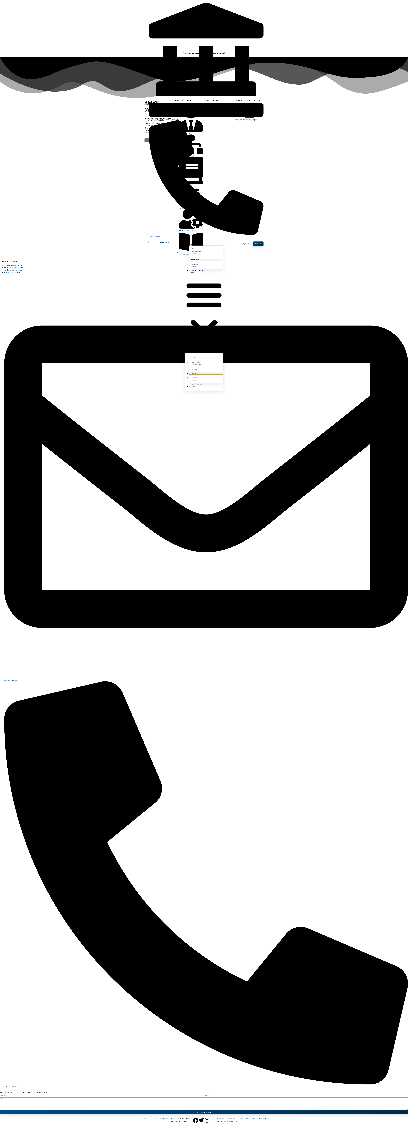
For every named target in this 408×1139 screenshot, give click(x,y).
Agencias (195, 260)
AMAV (193, 244)
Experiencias (195, 264)
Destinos (194, 266)
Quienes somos (196, 249)
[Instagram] (207, 1120)
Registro (194, 253)
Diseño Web (221, 1121)
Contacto (195, 273)
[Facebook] (195, 1120)
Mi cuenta (194, 256)
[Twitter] (201, 1120)
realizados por (232, 1121)
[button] (204, 314)
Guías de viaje (197, 270)
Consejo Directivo (196, 251)
